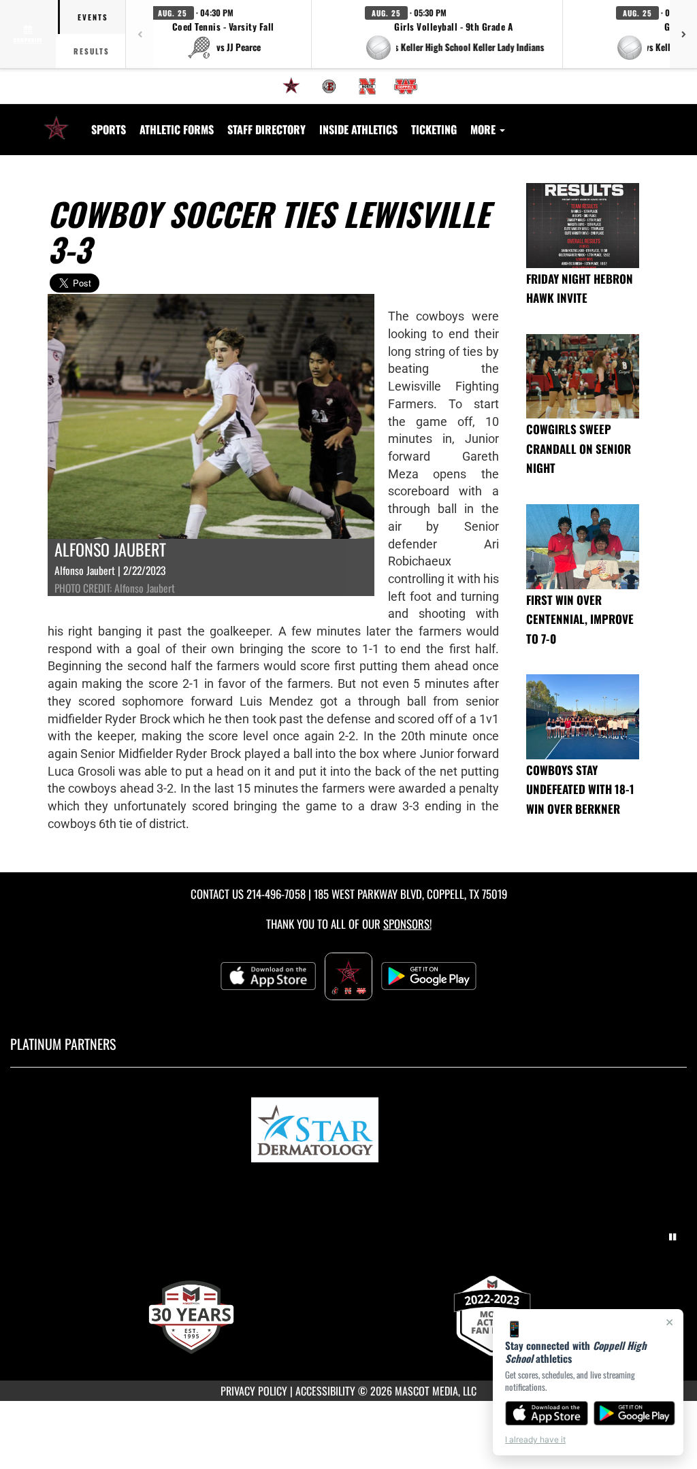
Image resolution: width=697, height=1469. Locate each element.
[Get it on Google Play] (635, 1413)
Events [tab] (93, 17)
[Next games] (683, 34)
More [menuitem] (484, 129)
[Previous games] (139, 34)
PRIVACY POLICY (254, 1391)
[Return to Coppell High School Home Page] (56, 121)
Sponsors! (407, 923)
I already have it (535, 1439)
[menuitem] (291, 86)
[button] (223, 34)
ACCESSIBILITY (325, 1391)
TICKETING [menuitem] (434, 129)
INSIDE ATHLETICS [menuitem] (358, 129)
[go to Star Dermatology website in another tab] (348, 1132)
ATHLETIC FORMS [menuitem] (177, 129)
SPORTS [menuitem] (108, 129)
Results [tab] (92, 51)
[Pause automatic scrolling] (672, 1237)
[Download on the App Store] (546, 1413)
